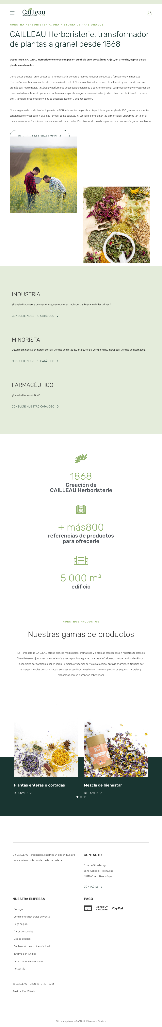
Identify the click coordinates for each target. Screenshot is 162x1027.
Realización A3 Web (24, 991)
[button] (40, 136)
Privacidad (90, 1021)
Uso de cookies (22, 938)
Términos (102, 1021)
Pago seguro (20, 923)
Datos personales (23, 931)
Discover (20, 793)
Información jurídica (25, 953)
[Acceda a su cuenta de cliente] (149, 13)
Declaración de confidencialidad (32, 946)
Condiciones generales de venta (32, 916)
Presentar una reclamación (29, 961)
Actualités (19, 968)
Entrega (18, 909)
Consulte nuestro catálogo (33, 316)
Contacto (91, 886)
